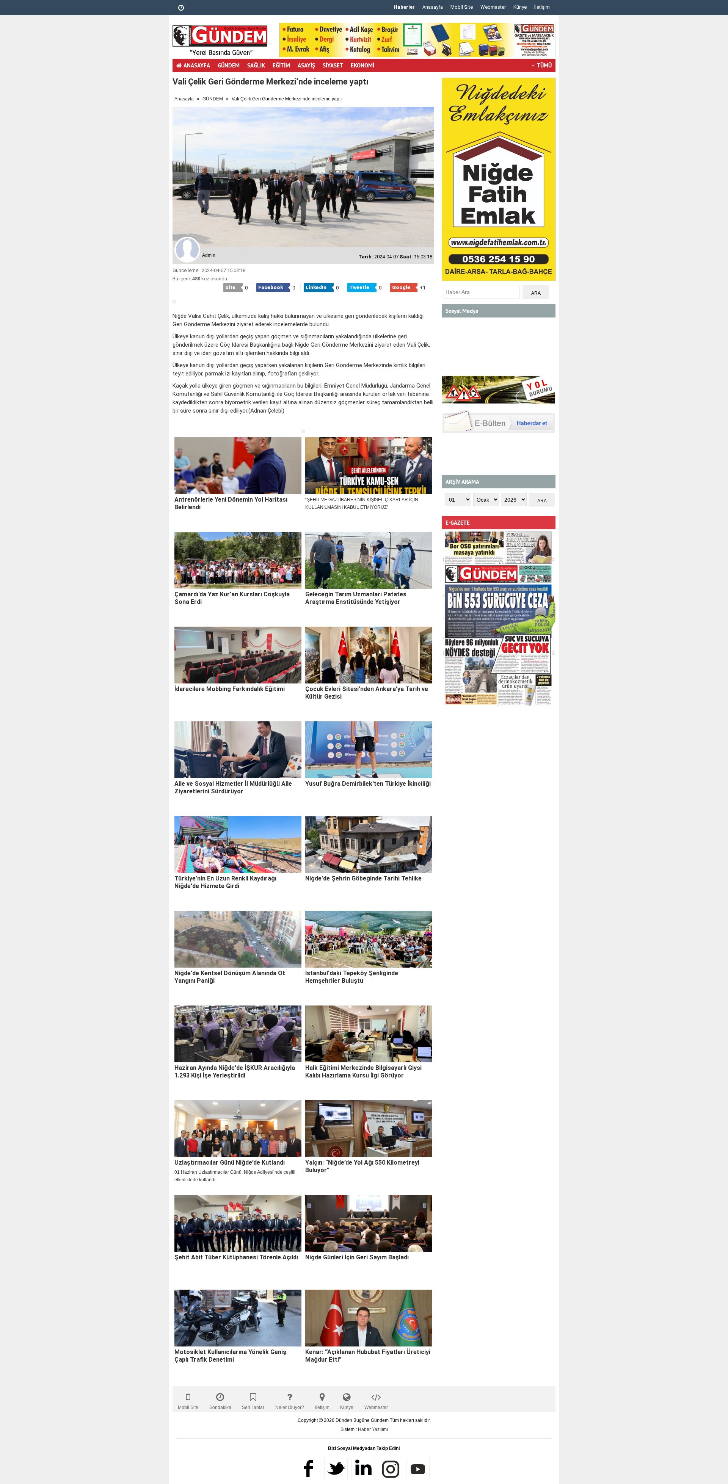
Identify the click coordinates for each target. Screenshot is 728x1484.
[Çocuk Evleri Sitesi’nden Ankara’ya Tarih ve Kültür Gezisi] (368, 655)
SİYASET (333, 65)
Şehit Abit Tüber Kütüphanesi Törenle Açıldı (236, 1257)
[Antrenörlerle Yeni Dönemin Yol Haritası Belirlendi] (237, 465)
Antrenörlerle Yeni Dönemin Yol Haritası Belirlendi (230, 503)
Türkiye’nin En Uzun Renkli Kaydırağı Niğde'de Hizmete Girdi (225, 882)
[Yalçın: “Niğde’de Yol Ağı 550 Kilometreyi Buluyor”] (368, 1128)
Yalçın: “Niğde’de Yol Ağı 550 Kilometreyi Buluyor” (362, 1166)
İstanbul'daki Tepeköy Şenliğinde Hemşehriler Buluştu (351, 977)
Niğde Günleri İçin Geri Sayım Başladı (357, 1257)
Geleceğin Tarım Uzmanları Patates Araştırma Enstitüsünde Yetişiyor (355, 598)
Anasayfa (432, 7)
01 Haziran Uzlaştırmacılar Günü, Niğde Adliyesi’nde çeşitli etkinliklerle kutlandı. (234, 1176)
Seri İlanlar (253, 1407)
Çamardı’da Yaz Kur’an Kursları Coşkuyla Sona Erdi (232, 598)
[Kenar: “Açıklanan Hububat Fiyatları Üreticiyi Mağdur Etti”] (368, 1318)
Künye (520, 7)
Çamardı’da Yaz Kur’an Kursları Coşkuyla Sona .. (238, 8)
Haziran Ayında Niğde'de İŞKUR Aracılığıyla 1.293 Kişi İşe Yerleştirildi (234, 1071)
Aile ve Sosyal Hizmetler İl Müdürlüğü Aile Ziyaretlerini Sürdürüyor (233, 787)
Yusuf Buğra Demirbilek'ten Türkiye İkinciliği (368, 783)
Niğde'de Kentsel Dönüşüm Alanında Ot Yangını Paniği (229, 977)
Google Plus (363, 1468)
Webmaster (493, 7)
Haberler (404, 7)
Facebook (308, 1468)
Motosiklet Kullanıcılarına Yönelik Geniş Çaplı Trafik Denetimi (230, 1355)
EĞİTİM (281, 65)
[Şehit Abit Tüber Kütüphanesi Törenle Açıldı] (237, 1223)
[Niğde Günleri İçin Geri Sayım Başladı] (368, 1223)
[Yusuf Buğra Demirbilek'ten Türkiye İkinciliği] (368, 749)
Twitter (336, 1468)
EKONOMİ (362, 65)
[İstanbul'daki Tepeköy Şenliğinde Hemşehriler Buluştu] (368, 939)
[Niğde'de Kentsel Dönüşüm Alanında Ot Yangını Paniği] (237, 939)
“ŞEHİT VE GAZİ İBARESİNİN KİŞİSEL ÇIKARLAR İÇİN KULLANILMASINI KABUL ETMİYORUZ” (361, 503)
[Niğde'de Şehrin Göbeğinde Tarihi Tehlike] (368, 844)
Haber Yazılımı (373, 1429)
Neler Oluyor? (289, 1407)
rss (390, 1468)
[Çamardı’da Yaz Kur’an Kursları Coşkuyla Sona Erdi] (237, 560)
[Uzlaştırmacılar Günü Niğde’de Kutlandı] (237, 1128)
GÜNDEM (229, 65)
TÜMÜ (544, 65)
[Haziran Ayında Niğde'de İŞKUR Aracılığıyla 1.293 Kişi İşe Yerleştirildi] (237, 1033)
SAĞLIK (256, 65)
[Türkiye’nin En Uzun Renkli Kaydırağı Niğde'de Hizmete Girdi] (237, 844)
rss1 (418, 1468)
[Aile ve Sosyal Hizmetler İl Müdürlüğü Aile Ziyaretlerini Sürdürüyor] (237, 749)
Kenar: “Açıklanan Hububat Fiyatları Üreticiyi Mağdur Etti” (367, 1355)
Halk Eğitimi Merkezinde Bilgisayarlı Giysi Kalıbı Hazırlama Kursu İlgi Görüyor (363, 1071)
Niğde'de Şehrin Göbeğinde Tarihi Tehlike (363, 878)
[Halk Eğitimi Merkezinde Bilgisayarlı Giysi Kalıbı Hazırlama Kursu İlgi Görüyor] (368, 1033)
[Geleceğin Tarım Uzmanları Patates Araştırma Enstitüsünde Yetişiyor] (368, 560)
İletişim (542, 7)
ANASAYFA (197, 65)
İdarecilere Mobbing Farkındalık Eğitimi (229, 689)
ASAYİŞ (306, 65)
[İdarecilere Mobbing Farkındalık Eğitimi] (237, 655)
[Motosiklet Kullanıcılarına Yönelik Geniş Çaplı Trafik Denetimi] (237, 1318)
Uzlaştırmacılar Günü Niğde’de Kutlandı (229, 1162)
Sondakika (220, 1407)
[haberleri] (177, 423)
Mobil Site (461, 7)
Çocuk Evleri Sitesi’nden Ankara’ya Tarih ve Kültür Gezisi (366, 692)
